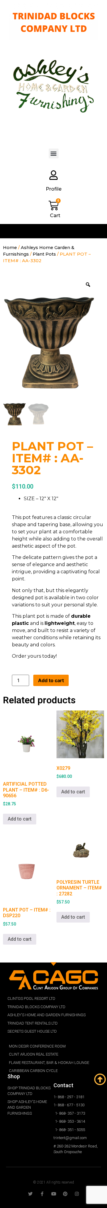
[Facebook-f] (42, 1194)
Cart (55, 215)
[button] (54, 153)
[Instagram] (77, 1194)
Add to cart (51, 680)
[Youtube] (53, 1194)
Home (10, 247)
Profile (54, 189)
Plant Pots (44, 254)
